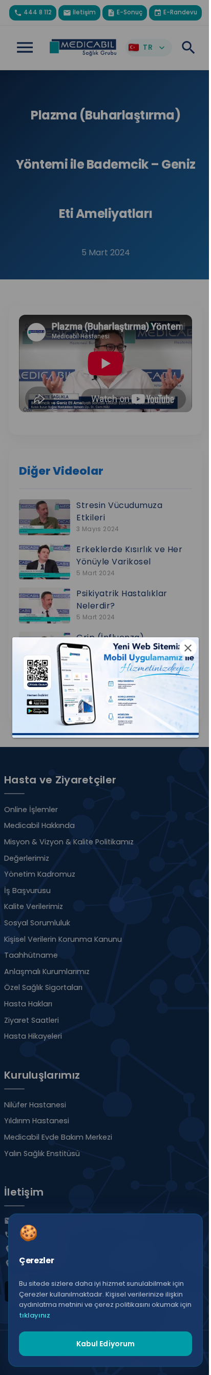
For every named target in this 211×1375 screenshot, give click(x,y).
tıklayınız (34, 1315)
